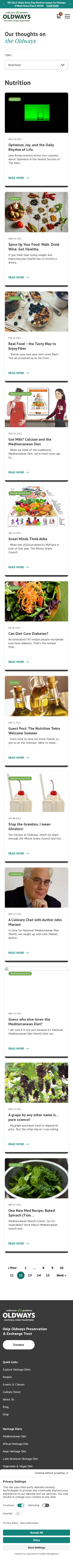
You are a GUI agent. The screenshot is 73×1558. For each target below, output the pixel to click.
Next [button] (69, 4)
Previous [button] (3, 4)
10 (61, 1268)
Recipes (7, 1377)
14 (39, 1275)
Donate (18, 1345)
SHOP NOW (52, 5)
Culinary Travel (12, 1392)
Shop (6, 1414)
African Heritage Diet (15, 1444)
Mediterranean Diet (14, 1436)
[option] (36, 4)
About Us (8, 1399)
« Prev (12, 1268)
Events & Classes (13, 1384)
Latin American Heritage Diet (20, 1459)
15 (48, 1275)
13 (30, 1275)
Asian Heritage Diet (14, 1451)
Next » (61, 1275)
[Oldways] (17, 16)
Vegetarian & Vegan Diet (18, 1466)
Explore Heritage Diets (17, 1369)
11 (12, 1275)
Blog (6, 1407)
